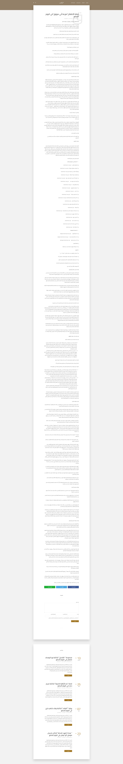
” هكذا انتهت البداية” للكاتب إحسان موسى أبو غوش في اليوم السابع (60, 734)
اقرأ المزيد (68, 675)
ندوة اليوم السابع (75, 18)
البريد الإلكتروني (65, 614)
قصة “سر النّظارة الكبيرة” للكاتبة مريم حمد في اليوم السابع (59, 685)
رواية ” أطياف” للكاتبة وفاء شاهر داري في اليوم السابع (58, 709)
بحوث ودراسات (78, 2)
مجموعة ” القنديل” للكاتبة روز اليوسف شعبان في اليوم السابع (58, 658)
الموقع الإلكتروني (53, 614)
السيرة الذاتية (73, 2)
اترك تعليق (77, 602)
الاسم (78, 614)
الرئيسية (87, 2)
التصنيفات (83, 2)
